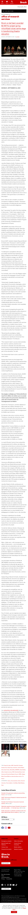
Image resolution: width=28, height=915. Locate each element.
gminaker (17, 36)
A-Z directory (5, 888)
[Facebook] (2, 827)
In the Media (15, 782)
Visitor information (18, 841)
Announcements (14, 780)
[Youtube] (9, 827)
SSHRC (20, 774)
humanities (15, 767)
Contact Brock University (17, 844)
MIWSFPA (17, 769)
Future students (9, 782)
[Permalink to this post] (14, 56)
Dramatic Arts (22, 7)
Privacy (3, 878)
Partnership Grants (18, 771)
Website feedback (18, 849)
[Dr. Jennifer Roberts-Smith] (5, 753)
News (2, 785)
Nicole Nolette (22, 769)
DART (12, 765)
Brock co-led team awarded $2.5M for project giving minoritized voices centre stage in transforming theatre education (13, 28)
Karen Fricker (6, 769)
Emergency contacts (6, 841)
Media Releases (21, 782)
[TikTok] (16, 885)
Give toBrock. (5, 855)
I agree (14, 912)
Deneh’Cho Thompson (18, 765)
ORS (13, 771)
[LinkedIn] (10, 885)
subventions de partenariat (11, 710)
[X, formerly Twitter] (5, 885)
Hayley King (9, 767)
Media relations (17, 847)
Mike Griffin (12, 769)
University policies (5, 877)
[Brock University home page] (23, 2)
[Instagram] (6, 827)
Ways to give (5, 863)
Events (19, 780)
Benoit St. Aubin (7, 765)
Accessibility (9, 878)
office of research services (6, 771)
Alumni (9, 780)
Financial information (6, 849)
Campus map (4, 847)
